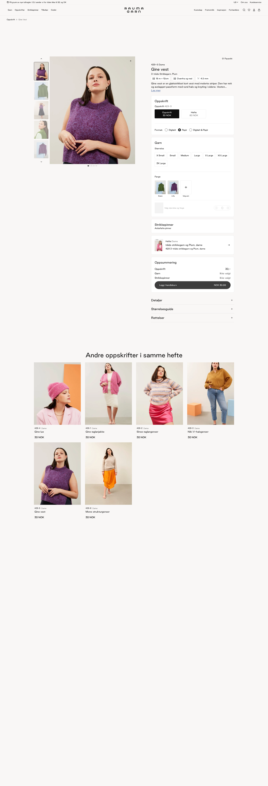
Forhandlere (234, 10)
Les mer (156, 90)
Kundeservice (255, 2)
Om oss (244, 2)
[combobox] (236, 2)
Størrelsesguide (162, 309)
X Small (160, 155)
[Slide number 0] (88, 165)
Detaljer (156, 300)
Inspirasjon (221, 10)
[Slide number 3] (93, 165)
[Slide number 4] (94, 165)
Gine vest (22, 19)
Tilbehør (44, 10)
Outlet (53, 10)
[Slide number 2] (91, 165)
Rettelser (157, 317)
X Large (209, 155)
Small (173, 155)
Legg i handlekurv (192, 285)
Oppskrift (11, 19)
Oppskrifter (20, 10)
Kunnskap (198, 10)
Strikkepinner (33, 10)
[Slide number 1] (89, 165)
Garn (10, 10)
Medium (185, 155)
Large (197, 155)
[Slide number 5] (96, 165)
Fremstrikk (209, 10)
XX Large (222, 155)
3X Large (161, 163)
